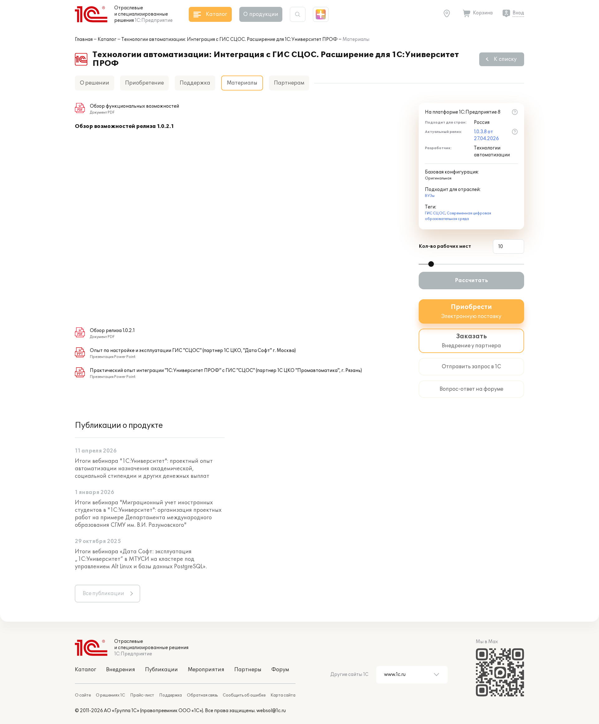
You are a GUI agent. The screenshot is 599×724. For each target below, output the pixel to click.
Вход (518, 13)
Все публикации (103, 593)
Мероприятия (206, 670)
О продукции (260, 14)
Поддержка (195, 83)
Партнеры (247, 670)
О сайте (83, 695)
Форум (280, 670)
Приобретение (144, 83)
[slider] (431, 264)
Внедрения (120, 670)
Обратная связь (202, 695)
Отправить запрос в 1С (471, 367)
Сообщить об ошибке (244, 695)
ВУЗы (430, 196)
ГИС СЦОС (435, 213)
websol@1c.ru (271, 710)
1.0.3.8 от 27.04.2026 (486, 135)
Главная (84, 39)
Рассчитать (471, 280)
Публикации (161, 670)
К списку (505, 59)
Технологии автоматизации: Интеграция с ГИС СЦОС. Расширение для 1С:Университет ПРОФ (229, 39)
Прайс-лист (142, 695)
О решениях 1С (110, 695)
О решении (94, 83)
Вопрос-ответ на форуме (471, 389)
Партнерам (289, 83)
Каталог (107, 39)
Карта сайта (282, 695)
